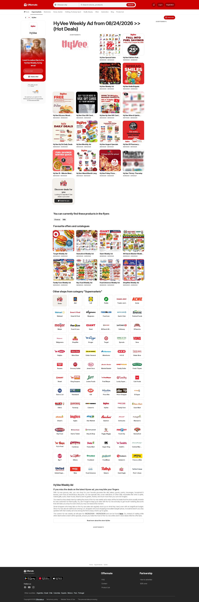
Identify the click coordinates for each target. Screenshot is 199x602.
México (70, 593)
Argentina (39, 593)
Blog (112, 12)
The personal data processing (87, 599)
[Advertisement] (75, 50)
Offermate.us (40, 599)
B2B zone (143, 583)
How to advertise (146, 580)
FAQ (103, 580)
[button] (30, 578)
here (121, 514)
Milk (64, 220)
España (63, 593)
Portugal (81, 593)
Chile (50, 593)
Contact (104, 583)
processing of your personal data (35, 99)
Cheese (57, 220)
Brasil (46, 593)
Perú (75, 593)
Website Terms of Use (68, 599)
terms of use (26, 98)
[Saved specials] (154, 5)
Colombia (56, 593)
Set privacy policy (52, 599)
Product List (120, 12)
